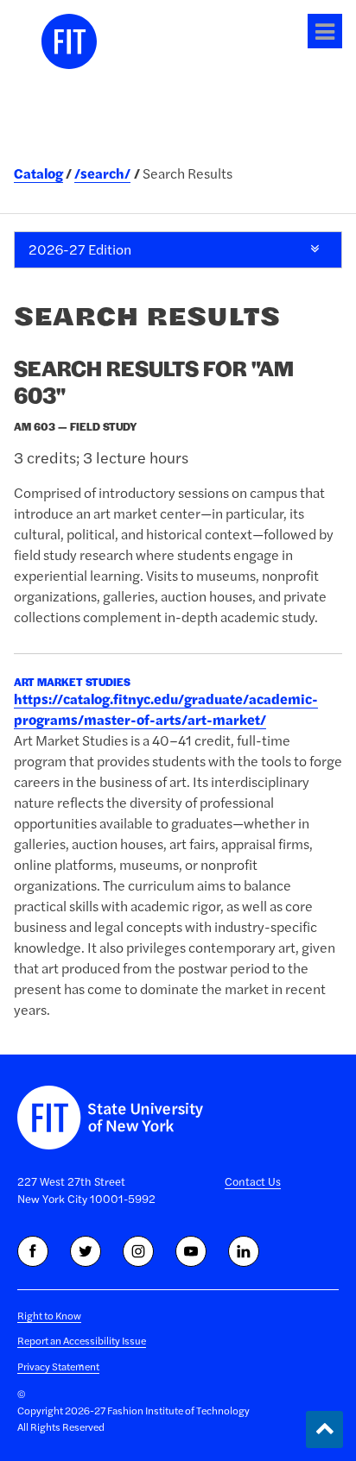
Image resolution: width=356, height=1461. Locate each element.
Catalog (38, 173)
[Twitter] (85, 1251)
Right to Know (49, 1315)
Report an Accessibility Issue (81, 1340)
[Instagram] (138, 1251)
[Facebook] (32, 1251)
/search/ (102, 173)
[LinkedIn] (243, 1251)
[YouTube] (191, 1251)
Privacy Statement (58, 1366)
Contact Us (253, 1181)
